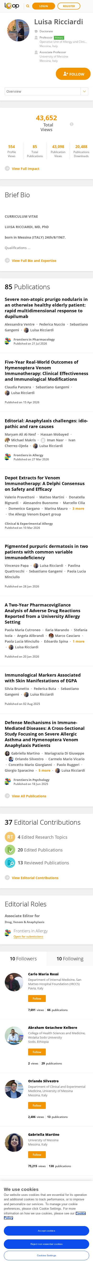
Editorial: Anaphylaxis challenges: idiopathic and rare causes (46, 423)
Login (43, 6)
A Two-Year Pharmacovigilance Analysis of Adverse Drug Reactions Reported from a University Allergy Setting (42, 613)
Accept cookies (46, 1230)
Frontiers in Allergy (31, 931)
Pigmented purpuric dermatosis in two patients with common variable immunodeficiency (46, 551)
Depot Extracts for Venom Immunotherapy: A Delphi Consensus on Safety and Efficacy (45, 483)
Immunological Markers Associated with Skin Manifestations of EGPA (43, 678)
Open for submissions (28, 936)
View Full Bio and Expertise (34, 260)
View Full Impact (25, 168)
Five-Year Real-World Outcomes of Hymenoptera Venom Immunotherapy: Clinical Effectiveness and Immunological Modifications (46, 370)
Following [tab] (70, 958)
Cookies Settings (46, 1255)
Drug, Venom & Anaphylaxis (24, 922)
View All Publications (29, 796)
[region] (46, 1223)
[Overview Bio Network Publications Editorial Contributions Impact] (46, 91)
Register (69, 6)
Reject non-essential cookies (47, 1244)
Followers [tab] (23, 958)
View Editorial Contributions (35, 878)
